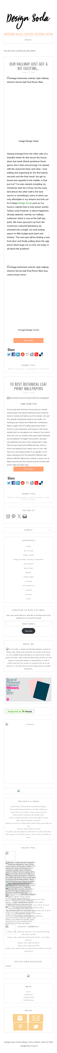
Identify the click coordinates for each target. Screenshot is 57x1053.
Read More (28, 340)
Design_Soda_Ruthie (14, 931)
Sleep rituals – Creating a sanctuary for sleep (28, 899)
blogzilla (34, 1046)
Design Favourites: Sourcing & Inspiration (29, 497)
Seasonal (28, 590)
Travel (28, 598)
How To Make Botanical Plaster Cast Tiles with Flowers (28, 809)
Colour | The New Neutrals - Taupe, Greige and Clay (28, 812)
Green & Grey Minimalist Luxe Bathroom (28, 916)
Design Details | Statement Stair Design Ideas (28, 815)
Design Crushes (28, 555)
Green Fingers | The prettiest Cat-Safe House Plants (28, 806)
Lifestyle (28, 572)
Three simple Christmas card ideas (28, 820)
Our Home (28, 581)
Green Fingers (28, 563)
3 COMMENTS (31, 499)
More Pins (32, 884)
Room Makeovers (32, 369)
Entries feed (28, 994)
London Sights (28, 576)
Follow (8, 966)
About (37, 942)
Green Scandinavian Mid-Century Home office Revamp (29, 817)
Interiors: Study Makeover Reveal (28, 828)
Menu (28, 40)
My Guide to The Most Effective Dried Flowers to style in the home (28, 831)
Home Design (19, 369)
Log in (28, 991)
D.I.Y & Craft (28, 550)
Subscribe (28, 631)
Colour (28, 546)
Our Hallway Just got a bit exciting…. (29, 66)
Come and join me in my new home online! (28, 902)
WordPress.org (28, 1000)
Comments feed (28, 997)
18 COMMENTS (44, 369)
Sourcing (28, 594)
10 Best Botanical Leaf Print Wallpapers (28, 386)
